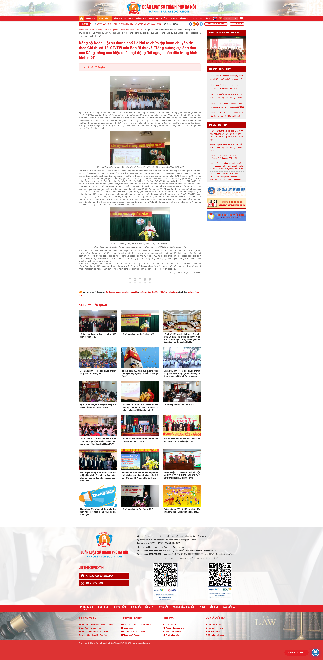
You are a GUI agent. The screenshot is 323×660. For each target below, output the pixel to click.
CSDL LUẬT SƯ (196, 18)
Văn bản (183, 18)
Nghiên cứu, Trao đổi (157, 18)
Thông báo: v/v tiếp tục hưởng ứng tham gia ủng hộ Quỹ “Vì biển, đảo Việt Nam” (140, 373)
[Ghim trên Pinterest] (145, 280)
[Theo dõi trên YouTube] (197, 24)
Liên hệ (207, 18)
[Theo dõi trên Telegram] (201, 24)
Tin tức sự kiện (171, 624)
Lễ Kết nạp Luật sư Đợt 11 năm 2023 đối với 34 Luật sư (98, 335)
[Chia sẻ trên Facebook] (130, 280)
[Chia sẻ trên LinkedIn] (150, 280)
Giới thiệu (89, 18)
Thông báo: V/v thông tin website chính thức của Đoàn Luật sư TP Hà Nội (225, 156)
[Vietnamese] (220, 18)
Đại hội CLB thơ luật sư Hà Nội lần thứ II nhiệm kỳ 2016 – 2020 (140, 440)
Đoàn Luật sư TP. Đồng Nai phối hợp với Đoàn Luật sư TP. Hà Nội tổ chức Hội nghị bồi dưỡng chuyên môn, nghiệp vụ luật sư (226, 166)
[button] (241, 18)
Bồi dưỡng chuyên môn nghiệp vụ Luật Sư (123, 30)
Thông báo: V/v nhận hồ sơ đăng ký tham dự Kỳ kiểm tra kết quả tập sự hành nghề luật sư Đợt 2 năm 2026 (226, 79)
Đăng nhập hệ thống (215, 635)
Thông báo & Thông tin (132, 635)
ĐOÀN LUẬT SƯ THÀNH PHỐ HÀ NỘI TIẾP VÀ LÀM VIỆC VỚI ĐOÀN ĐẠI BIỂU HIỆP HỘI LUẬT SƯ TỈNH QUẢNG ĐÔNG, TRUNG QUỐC (131, 24)
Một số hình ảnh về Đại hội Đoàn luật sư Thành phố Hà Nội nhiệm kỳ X (182, 440)
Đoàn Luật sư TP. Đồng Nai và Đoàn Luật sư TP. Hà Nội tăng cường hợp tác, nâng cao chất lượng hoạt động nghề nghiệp (226, 176)
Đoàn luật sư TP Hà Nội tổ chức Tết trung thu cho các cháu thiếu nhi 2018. (182, 510)
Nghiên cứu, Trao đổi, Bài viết (134, 631)
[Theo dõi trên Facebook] (190, 24)
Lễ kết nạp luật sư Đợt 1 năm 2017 (179, 405)
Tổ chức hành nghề (215, 628)
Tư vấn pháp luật (172, 635)
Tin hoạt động (103, 18)
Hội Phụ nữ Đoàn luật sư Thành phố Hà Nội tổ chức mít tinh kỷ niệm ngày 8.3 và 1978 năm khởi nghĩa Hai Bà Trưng (140, 475)
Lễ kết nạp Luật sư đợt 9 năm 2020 (138, 334)
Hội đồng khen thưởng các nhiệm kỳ (95, 631)
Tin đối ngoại (128, 628)
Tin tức (173, 18)
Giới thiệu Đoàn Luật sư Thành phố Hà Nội (97, 624)
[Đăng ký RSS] (194, 24)
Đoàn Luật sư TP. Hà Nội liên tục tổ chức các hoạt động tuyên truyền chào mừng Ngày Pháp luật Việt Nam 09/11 (98, 441)
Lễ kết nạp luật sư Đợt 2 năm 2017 (137, 509)
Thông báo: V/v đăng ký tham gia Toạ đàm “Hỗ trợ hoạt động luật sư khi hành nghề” (98, 512)
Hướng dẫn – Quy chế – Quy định (94, 635)
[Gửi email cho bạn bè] (140, 280)
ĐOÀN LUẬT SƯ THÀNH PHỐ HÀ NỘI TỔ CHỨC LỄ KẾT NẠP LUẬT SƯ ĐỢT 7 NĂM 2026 (226, 147)
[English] (215, 18)
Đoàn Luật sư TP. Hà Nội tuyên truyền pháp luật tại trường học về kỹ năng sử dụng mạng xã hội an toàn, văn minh (182, 373)
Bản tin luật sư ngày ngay (175, 631)
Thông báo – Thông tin (122, 18)
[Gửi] (235, 18)
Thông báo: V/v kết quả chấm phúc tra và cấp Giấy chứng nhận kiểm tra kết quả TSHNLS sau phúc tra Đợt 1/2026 (226, 116)
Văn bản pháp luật (214, 631)
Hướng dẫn (140, 18)
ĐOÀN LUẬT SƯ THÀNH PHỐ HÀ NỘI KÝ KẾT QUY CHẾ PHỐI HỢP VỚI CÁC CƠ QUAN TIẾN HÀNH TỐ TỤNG (182, 475)
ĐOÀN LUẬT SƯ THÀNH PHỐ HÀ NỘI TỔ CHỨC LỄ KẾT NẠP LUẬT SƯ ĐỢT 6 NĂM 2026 (226, 97)
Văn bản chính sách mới (174, 628)
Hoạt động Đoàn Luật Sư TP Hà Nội (153, 292)
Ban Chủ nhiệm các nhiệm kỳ (92, 628)
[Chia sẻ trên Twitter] (135, 280)
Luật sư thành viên (214, 624)
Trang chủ (81, 18)
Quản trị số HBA (296, 653)
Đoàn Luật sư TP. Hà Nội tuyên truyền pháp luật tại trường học (98, 372)
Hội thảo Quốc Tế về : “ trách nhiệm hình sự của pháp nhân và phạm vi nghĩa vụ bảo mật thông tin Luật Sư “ (140, 407)
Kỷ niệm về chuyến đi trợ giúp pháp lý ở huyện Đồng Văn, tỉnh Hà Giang (98, 406)
